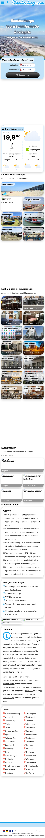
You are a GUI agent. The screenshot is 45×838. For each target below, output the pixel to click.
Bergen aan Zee (11, 731)
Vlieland (8, 724)
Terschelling (10, 720)
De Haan (29, 745)
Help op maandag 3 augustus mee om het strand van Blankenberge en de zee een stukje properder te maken (22, 546)
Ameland (9, 717)
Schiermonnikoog (12, 713)
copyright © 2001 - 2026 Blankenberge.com (31, 835)
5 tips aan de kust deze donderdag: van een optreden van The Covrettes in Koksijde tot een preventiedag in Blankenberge (23, 570)
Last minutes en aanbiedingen (17, 289)
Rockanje (9, 759)
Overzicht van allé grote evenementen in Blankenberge (22, 613)
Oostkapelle (10, 769)
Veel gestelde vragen (14, 582)
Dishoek (29, 720)
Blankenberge (36, 637)
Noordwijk (9, 748)
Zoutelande (31, 717)
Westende (30, 759)
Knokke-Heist (31, 734)
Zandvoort (9, 745)
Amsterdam (10, 741)
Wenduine (30, 741)
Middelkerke (31, 755)
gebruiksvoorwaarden (6, 835)
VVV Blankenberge (13, 593)
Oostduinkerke (32, 766)
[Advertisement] (22, 102)
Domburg (9, 773)
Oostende (30, 752)
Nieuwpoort (31, 762)
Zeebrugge (30, 738)
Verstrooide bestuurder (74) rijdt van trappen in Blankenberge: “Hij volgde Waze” (23, 555)
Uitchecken (14, 70)
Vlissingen (30, 724)
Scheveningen (11, 755)
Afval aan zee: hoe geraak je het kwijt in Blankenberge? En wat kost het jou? (21, 562)
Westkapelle (31, 713)
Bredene (29, 748)
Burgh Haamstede (12, 766)
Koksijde (29, 769)
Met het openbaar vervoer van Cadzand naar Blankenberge (21, 588)
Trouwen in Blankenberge (16, 600)
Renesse (8, 762)
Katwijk (8, 752)
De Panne (30, 773)
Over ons (7, 629)
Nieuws (7, 510)
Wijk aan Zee (10, 738)
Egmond (8, 734)
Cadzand (29, 731)
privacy (16, 835)
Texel (7, 727)
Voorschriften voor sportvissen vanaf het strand (22, 606)
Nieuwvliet (30, 727)
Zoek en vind (24, 75)
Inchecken (14, 65)
